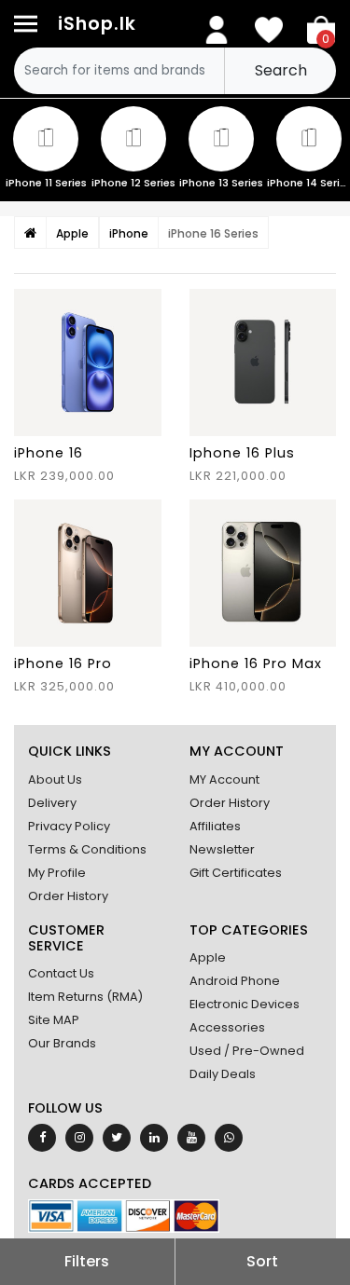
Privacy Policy (69, 826)
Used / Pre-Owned (246, 1051)
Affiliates (215, 826)
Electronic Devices (244, 1004)
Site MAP (53, 1020)
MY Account (224, 779)
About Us (55, 779)
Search (281, 70)
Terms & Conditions (87, 849)
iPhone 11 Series (46, 182)
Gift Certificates (235, 873)
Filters (86, 1261)
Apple (207, 957)
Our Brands (62, 1043)
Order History (68, 896)
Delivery (52, 803)
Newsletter (222, 849)
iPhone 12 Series (133, 182)
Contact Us (61, 973)
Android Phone (234, 981)
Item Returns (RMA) (85, 997)
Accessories (227, 1027)
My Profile (57, 873)
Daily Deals (222, 1074)
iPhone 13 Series (221, 182)
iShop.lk (97, 23)
